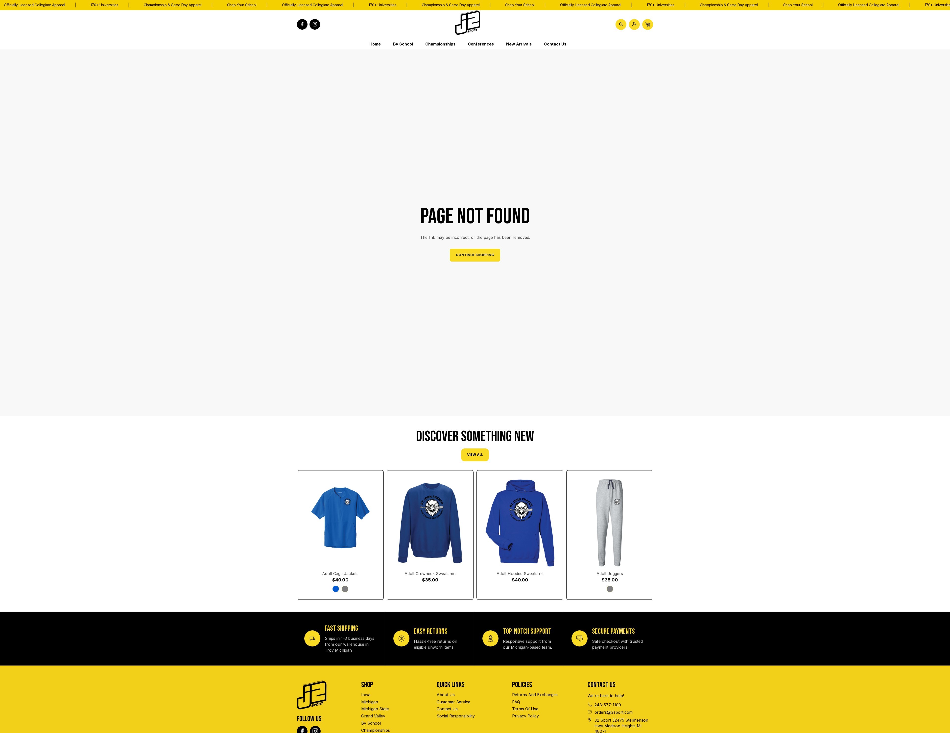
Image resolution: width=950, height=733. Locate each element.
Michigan (369, 701)
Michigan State (375, 708)
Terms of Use (525, 708)
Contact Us (447, 708)
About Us (446, 694)
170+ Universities (104, 5)
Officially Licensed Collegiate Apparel (312, 5)
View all (475, 454)
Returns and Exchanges (535, 694)
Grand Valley (373, 715)
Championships (375, 730)
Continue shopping (475, 254)
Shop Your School (242, 5)
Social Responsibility (456, 715)
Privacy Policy (525, 715)
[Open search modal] (621, 24)
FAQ (516, 701)
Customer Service (453, 701)
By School (371, 723)
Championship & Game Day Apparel (173, 5)
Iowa (365, 694)
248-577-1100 (607, 704)
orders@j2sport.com (613, 712)
